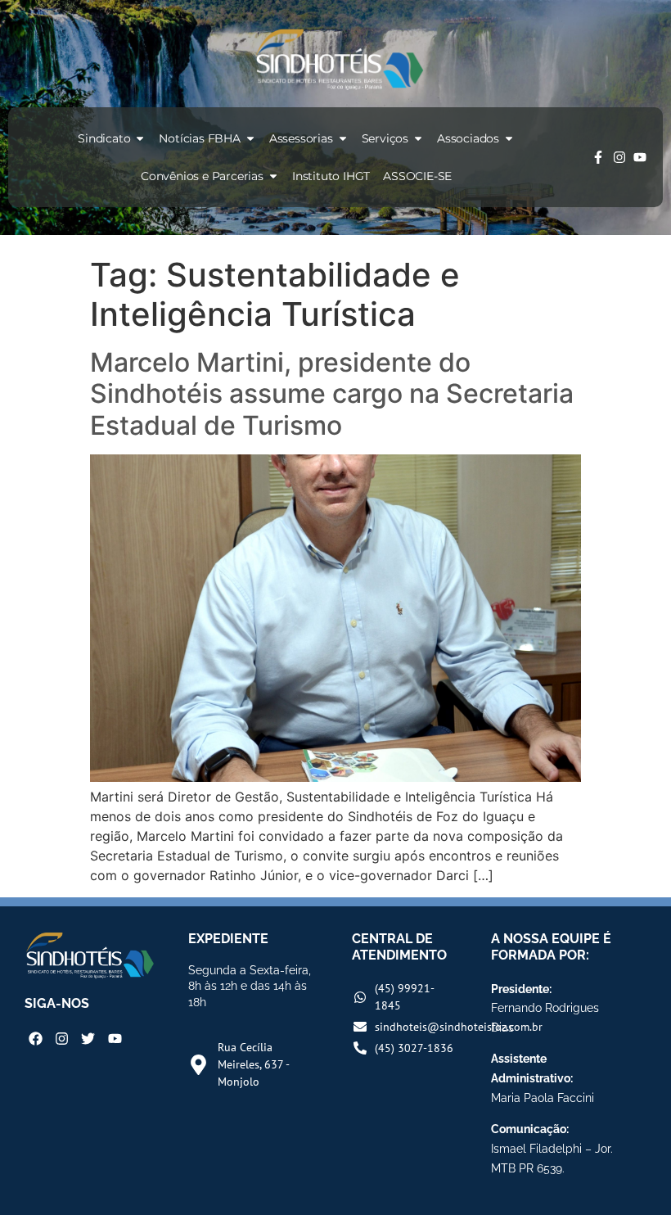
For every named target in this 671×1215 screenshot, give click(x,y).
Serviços (385, 138)
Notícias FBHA (199, 138)
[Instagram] (619, 157)
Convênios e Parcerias (202, 176)
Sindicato (104, 138)
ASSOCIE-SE (417, 176)
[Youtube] (640, 157)
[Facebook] (36, 1039)
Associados (468, 138)
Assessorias (301, 138)
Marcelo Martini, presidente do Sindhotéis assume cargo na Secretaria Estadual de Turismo (332, 393)
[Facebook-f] (598, 157)
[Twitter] (88, 1039)
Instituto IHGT (331, 176)
